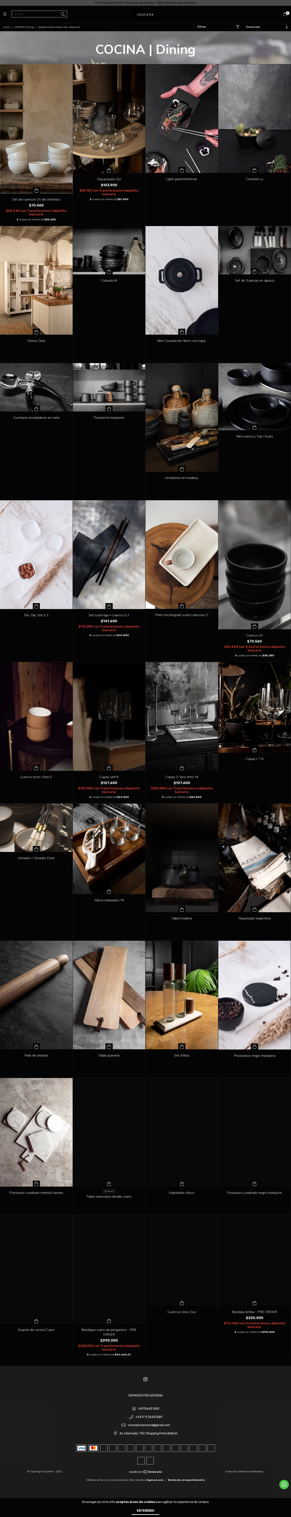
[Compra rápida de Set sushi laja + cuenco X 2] (109, 606)
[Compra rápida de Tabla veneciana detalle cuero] (109, 1184)
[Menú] (7, 14)
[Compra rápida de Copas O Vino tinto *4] (182, 768)
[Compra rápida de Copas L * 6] (254, 750)
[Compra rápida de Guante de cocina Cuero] (36, 1321)
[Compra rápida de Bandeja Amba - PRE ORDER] (254, 1303)
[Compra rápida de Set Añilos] (182, 1046)
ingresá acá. (155, 1479)
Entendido (145, 1511)
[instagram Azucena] (145, 1379)
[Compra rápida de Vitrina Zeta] (36, 332)
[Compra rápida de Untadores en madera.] (182, 469)
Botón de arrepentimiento (186, 1479)
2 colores (109, 1191)
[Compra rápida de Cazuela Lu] (254, 170)
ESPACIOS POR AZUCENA (146, 1395)
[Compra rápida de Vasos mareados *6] (109, 891)
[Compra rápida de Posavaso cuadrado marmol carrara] (36, 1184)
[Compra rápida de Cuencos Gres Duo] (182, 1303)
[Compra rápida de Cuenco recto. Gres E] (36, 768)
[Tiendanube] (146, 1472)
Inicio (6, 27)
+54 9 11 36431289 (148, 1417)
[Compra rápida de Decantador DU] (109, 170)
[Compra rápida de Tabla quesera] (109, 1046)
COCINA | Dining (23, 27)
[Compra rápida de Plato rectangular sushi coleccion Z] (182, 606)
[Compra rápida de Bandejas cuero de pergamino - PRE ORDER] (109, 1321)
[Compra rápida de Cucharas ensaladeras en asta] (36, 409)
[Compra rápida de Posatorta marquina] (109, 409)
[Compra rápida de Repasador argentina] (254, 909)
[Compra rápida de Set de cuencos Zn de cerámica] (36, 190)
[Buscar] (63, 14)
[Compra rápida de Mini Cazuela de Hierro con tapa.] (182, 332)
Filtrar (201, 27)
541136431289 (148, 1409)
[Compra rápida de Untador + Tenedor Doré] (36, 849)
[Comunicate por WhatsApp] (284, 1484)
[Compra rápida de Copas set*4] (109, 768)
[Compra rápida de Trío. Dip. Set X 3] (36, 606)
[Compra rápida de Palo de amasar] (36, 1046)
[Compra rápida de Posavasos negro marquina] (254, 1047)
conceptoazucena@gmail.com (149, 1425)
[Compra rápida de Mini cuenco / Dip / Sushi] (254, 427)
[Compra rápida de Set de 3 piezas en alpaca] (254, 271)
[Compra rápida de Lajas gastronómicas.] (182, 170)
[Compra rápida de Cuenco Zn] (254, 626)
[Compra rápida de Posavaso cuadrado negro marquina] (254, 1184)
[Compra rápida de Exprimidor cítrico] (182, 1184)
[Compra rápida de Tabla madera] (182, 909)
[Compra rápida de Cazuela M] (109, 271)
